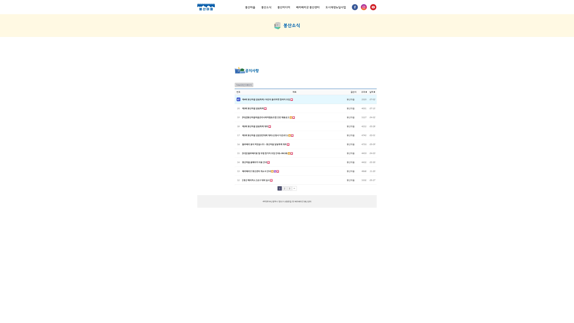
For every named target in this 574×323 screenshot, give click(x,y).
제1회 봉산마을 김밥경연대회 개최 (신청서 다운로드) (265, 135)
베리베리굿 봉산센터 (308, 7)
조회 (363, 92)
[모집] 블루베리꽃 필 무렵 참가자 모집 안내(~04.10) (265, 153)
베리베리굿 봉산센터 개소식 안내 (256, 171)
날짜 (372, 92)
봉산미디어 (283, 7)
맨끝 (294, 188)
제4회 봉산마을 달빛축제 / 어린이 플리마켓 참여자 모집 (266, 99)
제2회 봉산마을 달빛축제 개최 (255, 126)
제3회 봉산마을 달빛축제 (253, 108)
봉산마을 (250, 7)
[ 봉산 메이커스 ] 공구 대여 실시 (256, 180)
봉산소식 (266, 7)
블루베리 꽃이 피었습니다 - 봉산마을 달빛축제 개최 (264, 144)
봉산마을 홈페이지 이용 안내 (254, 162)
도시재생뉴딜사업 (336, 7)
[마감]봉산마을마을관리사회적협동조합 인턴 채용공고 (266, 117)
